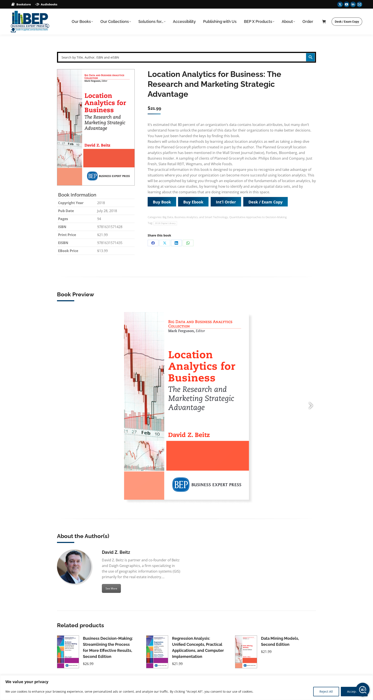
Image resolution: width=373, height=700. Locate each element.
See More (111, 588)
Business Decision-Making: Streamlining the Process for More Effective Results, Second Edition (108, 647)
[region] (186, 687)
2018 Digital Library (165, 223)
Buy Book (162, 202)
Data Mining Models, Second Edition (280, 641)
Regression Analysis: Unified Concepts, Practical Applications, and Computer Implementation (198, 647)
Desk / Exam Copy (265, 202)
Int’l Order (226, 202)
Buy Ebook (193, 202)
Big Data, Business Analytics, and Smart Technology (195, 217)
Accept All (354, 691)
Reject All (326, 691)
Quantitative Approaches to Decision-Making (258, 217)
